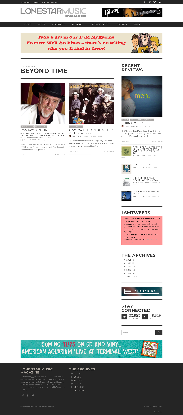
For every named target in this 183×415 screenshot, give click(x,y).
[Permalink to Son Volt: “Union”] (126, 168)
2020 (128, 263)
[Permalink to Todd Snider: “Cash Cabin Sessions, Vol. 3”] (126, 182)
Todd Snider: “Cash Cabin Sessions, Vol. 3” (146, 179)
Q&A (32, 126)
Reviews (150, 120)
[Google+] (149, 2)
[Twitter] (154, 2)
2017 (128, 273)
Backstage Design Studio (153, 407)
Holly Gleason (30, 140)
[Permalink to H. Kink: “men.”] (142, 96)
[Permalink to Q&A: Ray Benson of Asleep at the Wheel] (91, 105)
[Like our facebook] (145, 316)
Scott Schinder (140, 167)
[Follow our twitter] (124, 316)
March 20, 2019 (154, 196)
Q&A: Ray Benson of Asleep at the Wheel (91, 131)
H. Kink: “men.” (132, 123)
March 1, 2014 (43, 140)
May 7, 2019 (152, 167)
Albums (125, 120)
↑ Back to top (157, 412)
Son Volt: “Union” (143, 164)
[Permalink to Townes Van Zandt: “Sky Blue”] (126, 196)
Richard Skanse (79, 136)
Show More (131, 277)
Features (25, 126)
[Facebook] (144, 2)
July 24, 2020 (145, 126)
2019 (128, 267)
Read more (24, 155)
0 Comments (61, 155)
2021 (128, 260)
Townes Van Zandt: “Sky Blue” (147, 192)
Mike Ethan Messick (142, 183)
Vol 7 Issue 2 (40, 126)
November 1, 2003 (94, 136)
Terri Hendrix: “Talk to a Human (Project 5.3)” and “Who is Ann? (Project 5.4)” (147, 150)
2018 (128, 270)
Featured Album (137, 120)
